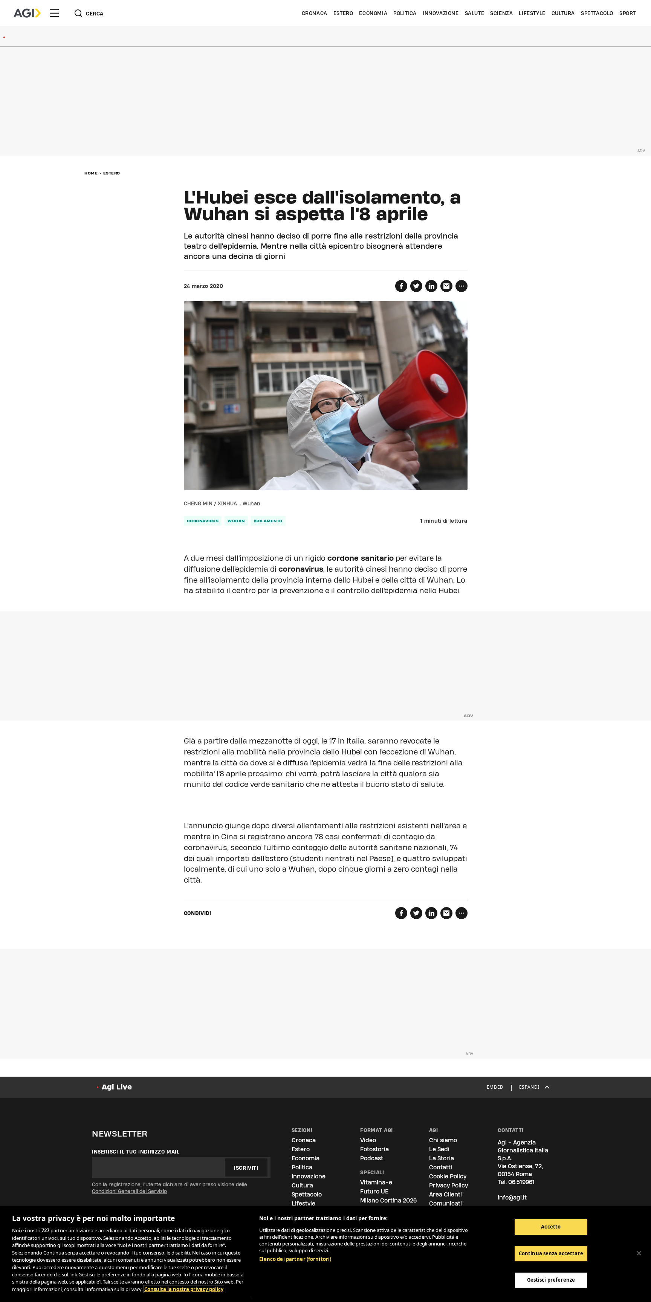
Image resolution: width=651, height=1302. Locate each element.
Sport (627, 13)
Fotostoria (374, 1149)
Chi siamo (443, 1140)
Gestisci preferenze (551, 1280)
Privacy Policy (448, 1185)
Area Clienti (445, 1194)
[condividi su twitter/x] (416, 286)
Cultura (563, 13)
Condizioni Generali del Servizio (129, 1191)
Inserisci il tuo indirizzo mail (136, 1151)
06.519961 (521, 1182)
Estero (343, 13)
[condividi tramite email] (446, 286)
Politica (405, 13)
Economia (373, 13)
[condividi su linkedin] (431, 286)
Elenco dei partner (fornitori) (295, 1259)
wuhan (236, 520)
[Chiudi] (639, 1253)
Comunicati (445, 1203)
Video (368, 1140)
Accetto (551, 1226)
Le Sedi (439, 1149)
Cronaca (314, 13)
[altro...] (461, 286)
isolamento (268, 520)
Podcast (371, 1158)
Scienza (501, 13)
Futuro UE (374, 1191)
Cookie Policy (447, 1176)
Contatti (440, 1167)
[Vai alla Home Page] (27, 13)
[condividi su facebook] (401, 286)
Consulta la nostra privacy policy (183, 1289)
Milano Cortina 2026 (388, 1200)
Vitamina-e (376, 1182)
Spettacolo (597, 13)
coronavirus (203, 520)
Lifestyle (532, 13)
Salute (474, 13)
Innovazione (441, 13)
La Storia (441, 1158)
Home (91, 173)
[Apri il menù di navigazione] (54, 13)
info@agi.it (512, 1197)
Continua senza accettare (551, 1253)
